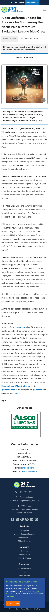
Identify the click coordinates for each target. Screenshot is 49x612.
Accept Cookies (13, 603)
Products (24, 526)
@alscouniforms (9, 390)
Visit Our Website (29, 472)
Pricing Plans (25, 530)
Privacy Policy (14, 609)
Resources (24, 564)
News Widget (24, 575)
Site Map (37, 609)
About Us (24, 551)
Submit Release (32, 2)
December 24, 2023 (29, 39)
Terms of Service (26, 609)
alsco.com (21, 327)
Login (21, 2)
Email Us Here (27, 468)
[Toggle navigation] (45, 9)
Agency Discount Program (24, 534)
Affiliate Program (24, 541)
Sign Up (14, 2)
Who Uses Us (24, 555)
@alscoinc (37, 390)
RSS (24, 572)
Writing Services (24, 538)
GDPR (11, 596)
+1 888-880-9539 (26, 492)
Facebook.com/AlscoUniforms (15, 386)
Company (24, 547)
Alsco (17, 393)
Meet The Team (24, 558)
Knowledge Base (24, 568)
